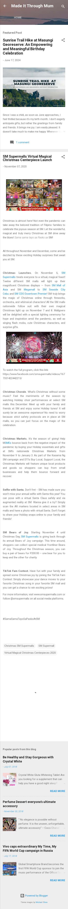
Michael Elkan (42, 902)
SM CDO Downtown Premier (30, 293)
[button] (63, 40)
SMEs (8, 442)
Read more (57, 791)
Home (18, 17)
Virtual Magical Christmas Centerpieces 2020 (30, 652)
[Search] (63, 7)
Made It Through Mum (32, 5)
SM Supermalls (30, 536)
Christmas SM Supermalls (19, 645)
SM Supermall (46, 645)
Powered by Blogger (36, 895)
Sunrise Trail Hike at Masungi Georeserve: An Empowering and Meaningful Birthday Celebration (28, 46)
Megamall (29, 289)
